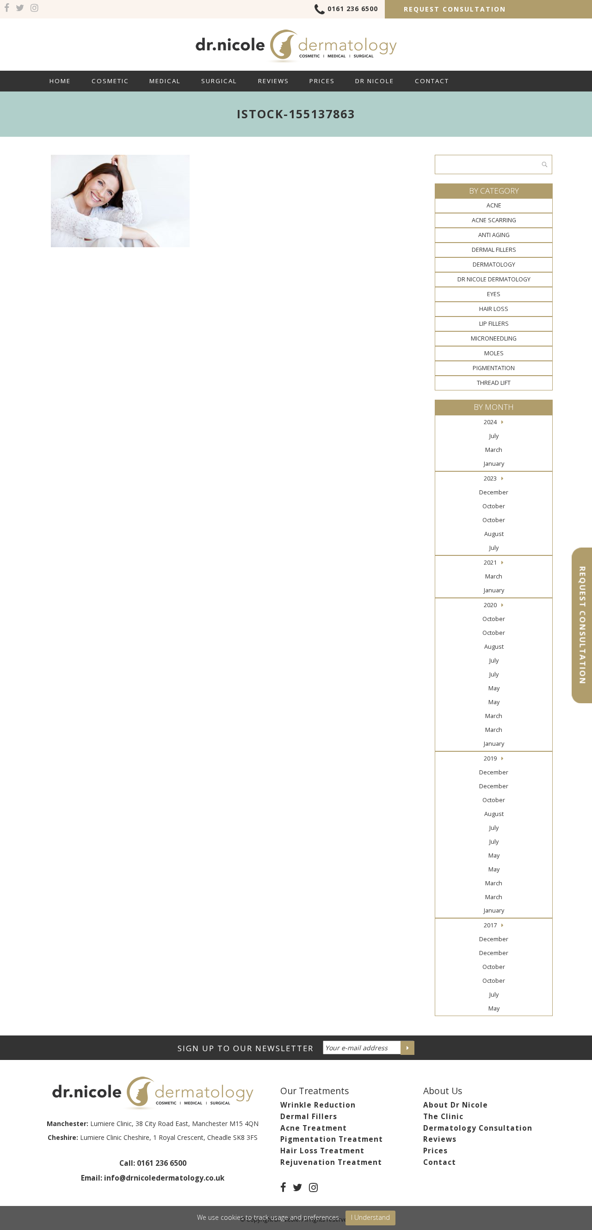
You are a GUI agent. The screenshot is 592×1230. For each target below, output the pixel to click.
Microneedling (494, 338)
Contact (432, 81)
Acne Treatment (313, 1128)
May (494, 688)
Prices (322, 81)
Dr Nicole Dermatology (493, 279)
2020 (490, 605)
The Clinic (443, 1116)
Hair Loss (493, 309)
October (493, 506)
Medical (165, 81)
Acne (494, 205)
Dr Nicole (374, 81)
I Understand (370, 1217)
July (494, 436)
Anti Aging (494, 235)
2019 (490, 758)
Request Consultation (455, 9)
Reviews (273, 81)
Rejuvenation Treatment (331, 1162)
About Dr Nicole (455, 1105)
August (494, 534)
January (494, 464)
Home (60, 81)
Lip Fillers (494, 324)
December (493, 492)
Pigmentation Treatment (331, 1139)
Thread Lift (494, 383)
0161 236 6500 (352, 8)
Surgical (219, 81)
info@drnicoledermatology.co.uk (164, 1178)
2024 (490, 422)
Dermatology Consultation (477, 1128)
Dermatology (494, 264)
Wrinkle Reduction (318, 1105)
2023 (490, 478)
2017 (490, 925)
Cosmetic (110, 81)
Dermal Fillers (494, 250)
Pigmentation (494, 368)
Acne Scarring (494, 220)
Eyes (493, 294)
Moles (494, 353)
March (493, 450)
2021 (490, 562)
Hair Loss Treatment (322, 1151)
